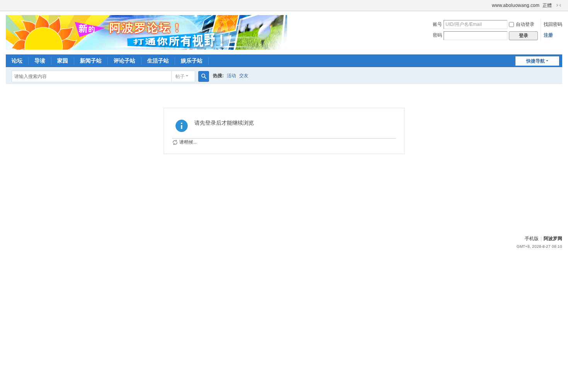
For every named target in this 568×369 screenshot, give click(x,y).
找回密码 (553, 24)
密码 (437, 35)
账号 (437, 24)
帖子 (180, 76)
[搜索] (203, 76)
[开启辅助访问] (488, 5)
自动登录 (525, 24)
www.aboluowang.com (515, 5)
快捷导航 (535, 61)
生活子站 (158, 61)
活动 (231, 75)
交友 (243, 75)
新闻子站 (91, 61)
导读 (39, 61)
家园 (62, 61)
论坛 (17, 61)
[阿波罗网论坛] (146, 32)
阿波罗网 (553, 238)
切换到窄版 (558, 5)
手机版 (532, 238)
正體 (547, 5)
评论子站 (124, 61)
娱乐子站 (191, 61)
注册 (548, 35)
